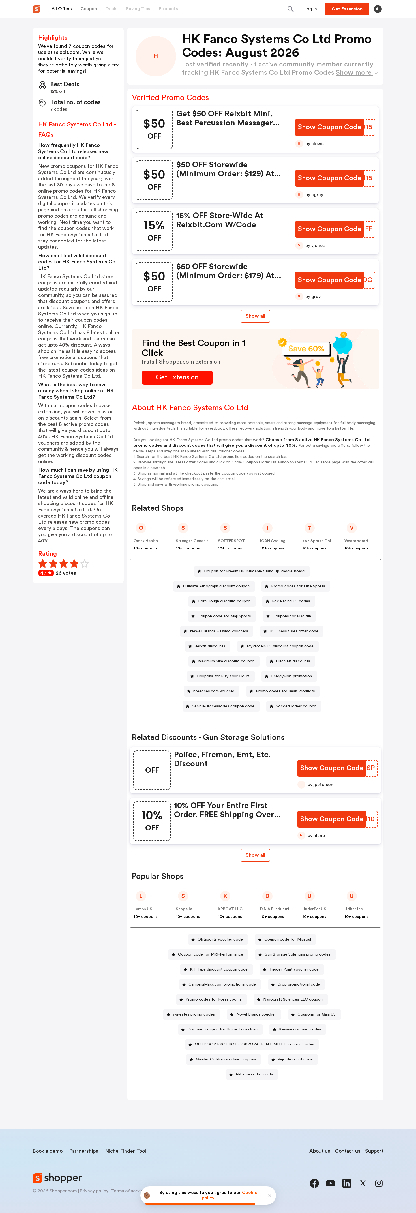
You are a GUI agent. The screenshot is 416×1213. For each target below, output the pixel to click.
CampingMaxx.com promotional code (222, 984)
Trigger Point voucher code (294, 969)
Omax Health (146, 541)
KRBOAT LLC (230, 909)
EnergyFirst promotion (291, 676)
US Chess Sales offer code (294, 631)
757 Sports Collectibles (325, 541)
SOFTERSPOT (231, 541)
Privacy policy (94, 1191)
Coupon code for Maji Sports (224, 616)
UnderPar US (314, 909)
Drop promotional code (298, 984)
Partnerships (83, 1151)
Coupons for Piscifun (292, 616)
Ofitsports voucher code (220, 939)
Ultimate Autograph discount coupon (216, 586)
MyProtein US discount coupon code (280, 646)
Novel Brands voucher (256, 1014)
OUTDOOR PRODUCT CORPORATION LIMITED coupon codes (254, 1044)
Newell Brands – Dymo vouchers (219, 631)
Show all (255, 316)
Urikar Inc (353, 909)
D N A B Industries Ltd (280, 909)
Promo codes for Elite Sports (298, 586)
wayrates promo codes (194, 1014)
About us (319, 1151)
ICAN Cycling (273, 541)
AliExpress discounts (254, 1074)
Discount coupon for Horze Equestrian (222, 1029)
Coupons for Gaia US (316, 1014)
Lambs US (143, 909)
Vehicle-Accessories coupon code (223, 706)
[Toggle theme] (377, 9)
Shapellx (184, 909)
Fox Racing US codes (291, 601)
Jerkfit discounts (210, 646)
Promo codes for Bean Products (285, 691)
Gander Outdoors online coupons (226, 1059)
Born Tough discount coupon (224, 601)
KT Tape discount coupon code (219, 969)
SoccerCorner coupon (296, 706)
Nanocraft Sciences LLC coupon (293, 999)
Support (374, 1151)
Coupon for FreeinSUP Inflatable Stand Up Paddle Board (254, 571)
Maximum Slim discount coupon (226, 661)
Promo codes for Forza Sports (214, 999)
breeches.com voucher (213, 691)
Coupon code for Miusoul (287, 939)
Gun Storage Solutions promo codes (298, 954)
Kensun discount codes (300, 1029)
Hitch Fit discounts (293, 661)
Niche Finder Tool (125, 1151)
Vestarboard (356, 541)
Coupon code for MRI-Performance (210, 954)
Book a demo (48, 1151)
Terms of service (128, 1191)
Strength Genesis (192, 541)
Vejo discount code (295, 1059)
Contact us (348, 1151)
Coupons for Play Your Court (223, 676)
